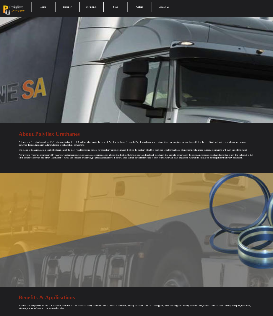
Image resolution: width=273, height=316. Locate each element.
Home (43, 7)
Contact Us (164, 7)
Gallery (139, 7)
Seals (115, 7)
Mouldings (91, 7)
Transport (67, 7)
